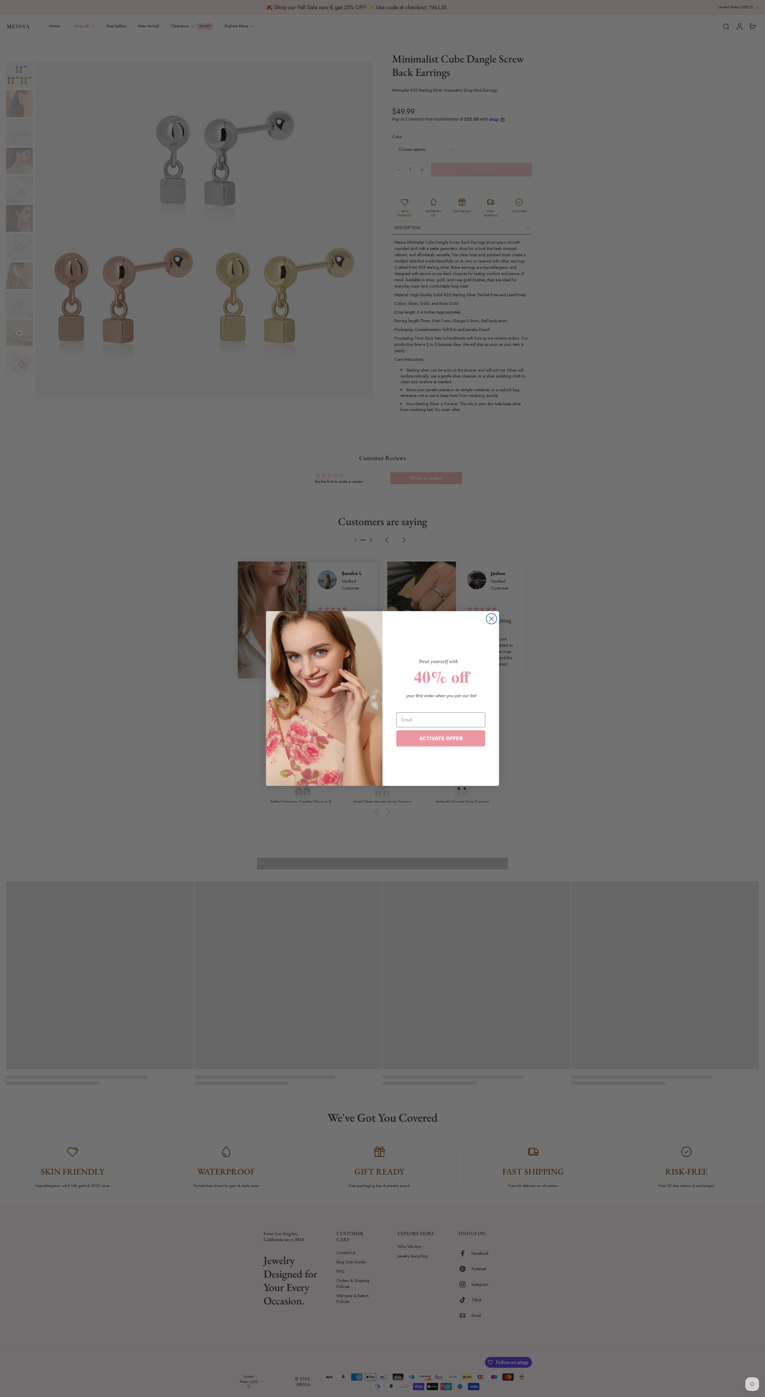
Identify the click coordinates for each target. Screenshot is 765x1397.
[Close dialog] (491, 619)
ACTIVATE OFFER (441, 738)
